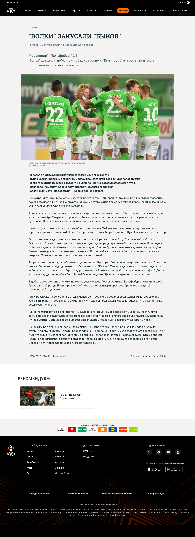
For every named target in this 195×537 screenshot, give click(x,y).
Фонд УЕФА (89, 456)
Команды (59, 451)
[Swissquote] (92, 429)
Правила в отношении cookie (117, 493)
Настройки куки (156, 493)
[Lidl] (113, 429)
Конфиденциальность (39, 493)
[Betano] (123, 429)
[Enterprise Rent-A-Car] (82, 429)
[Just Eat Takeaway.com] (102, 429)
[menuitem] (28, 10)
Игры (29, 468)
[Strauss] (72, 429)
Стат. (29, 473)
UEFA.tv (30, 456)
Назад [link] (34, 28)
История (59, 462)
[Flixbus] (133, 429)
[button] (76, 10)
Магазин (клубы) (63, 473)
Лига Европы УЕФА (11, 10)
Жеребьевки (33, 462)
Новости (59, 456)
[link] (28, 10)
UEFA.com (88, 451)
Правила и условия (78, 493)
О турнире (60, 468)
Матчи (30, 451)
